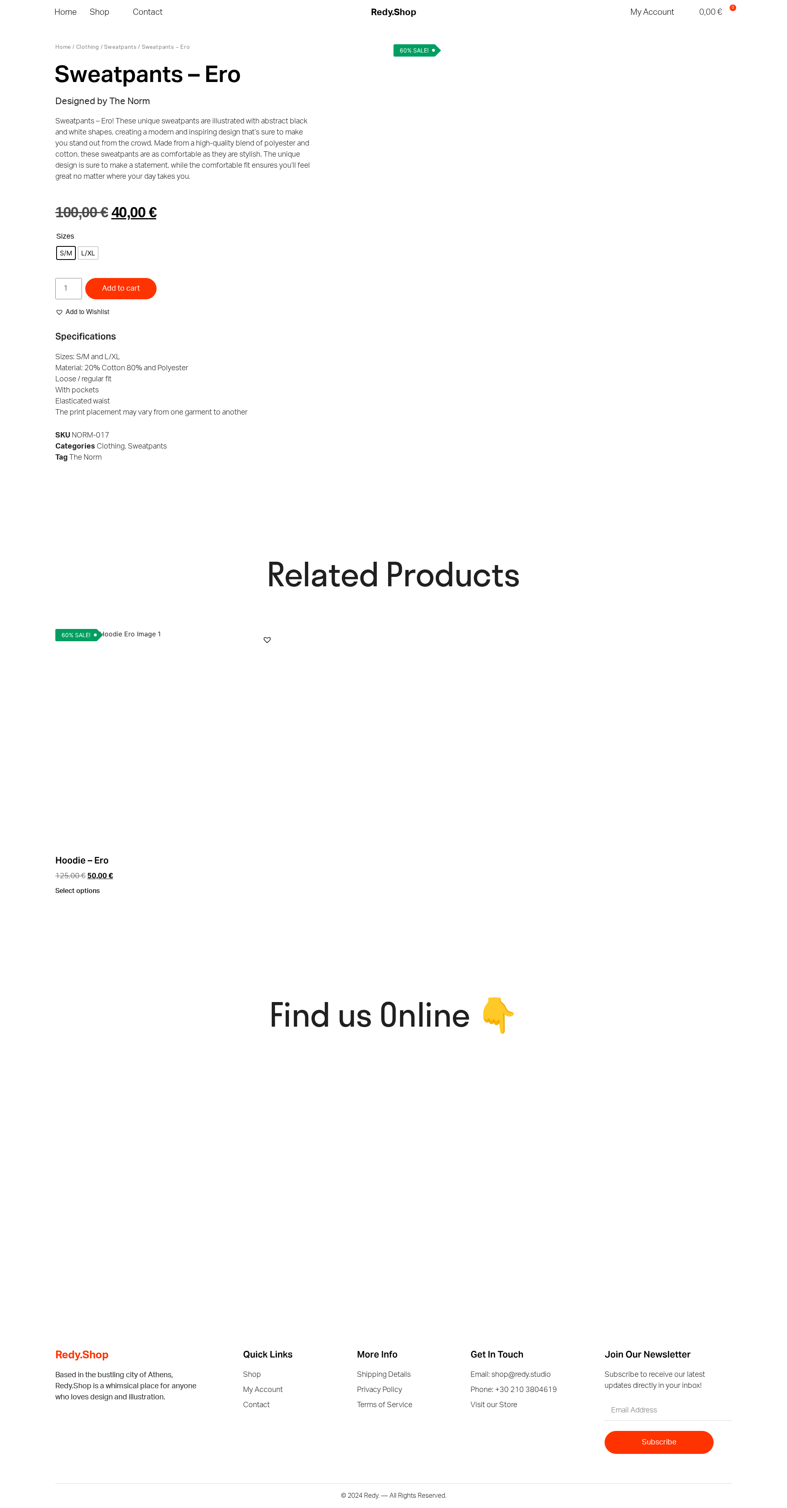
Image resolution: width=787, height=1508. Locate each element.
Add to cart (121, 288)
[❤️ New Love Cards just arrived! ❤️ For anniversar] (138, 1207)
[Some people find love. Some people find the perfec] (311, 1107)
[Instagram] (77, 1420)
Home (63, 47)
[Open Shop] (115, 12)
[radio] (66, 253)
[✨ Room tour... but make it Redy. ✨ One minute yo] (656, 1207)
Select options (77, 891)
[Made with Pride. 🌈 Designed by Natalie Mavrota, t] (483, 1107)
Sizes (65, 236)
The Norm (85, 457)
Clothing (87, 47)
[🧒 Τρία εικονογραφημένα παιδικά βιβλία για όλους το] (656, 1107)
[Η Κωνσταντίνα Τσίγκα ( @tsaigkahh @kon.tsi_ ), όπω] (311, 1207)
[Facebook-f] (60, 1420)
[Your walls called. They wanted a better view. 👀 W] (138, 1107)
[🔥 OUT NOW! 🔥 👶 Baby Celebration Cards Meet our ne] (483, 1207)
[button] (687, 12)
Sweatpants (120, 47)
